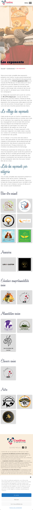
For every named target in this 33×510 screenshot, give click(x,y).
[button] (30, 477)
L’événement (11, 68)
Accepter (16, 495)
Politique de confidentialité (16, 507)
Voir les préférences (16, 504)
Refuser (16, 499)
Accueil (3, 68)
